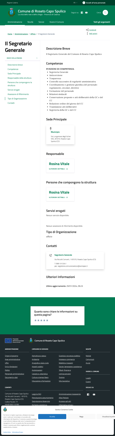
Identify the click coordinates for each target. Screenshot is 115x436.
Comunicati (90, 359)
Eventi (88, 381)
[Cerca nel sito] (105, 12)
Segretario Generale (63, 255)
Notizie (88, 355)
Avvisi (88, 363)
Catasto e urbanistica (40, 373)
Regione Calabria (12, 2)
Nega (81, 416)
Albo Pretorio (64, 397)
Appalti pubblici (37, 366)
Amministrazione (15, 21)
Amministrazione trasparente (70, 394)
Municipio (55, 132)
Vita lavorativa (64, 381)
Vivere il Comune (57, 21)
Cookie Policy (7, 432)
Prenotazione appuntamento (42, 397)
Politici (7, 370)
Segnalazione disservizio (41, 401)
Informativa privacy (66, 405)
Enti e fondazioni (11, 366)
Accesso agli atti (65, 401)
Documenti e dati (11, 377)
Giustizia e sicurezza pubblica (69, 355)
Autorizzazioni (37, 370)
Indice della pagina (14, 58)
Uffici (7, 363)
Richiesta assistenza (39, 405)
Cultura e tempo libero (40, 377)
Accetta (52, 416)
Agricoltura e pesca (39, 355)
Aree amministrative (12, 359)
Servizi (41, 21)
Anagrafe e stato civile (40, 363)
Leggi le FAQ (36, 394)
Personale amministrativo (14, 373)
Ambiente (35, 359)
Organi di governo (11, 355)
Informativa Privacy (17, 432)
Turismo (61, 377)
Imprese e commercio (67, 359)
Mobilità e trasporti (66, 363)
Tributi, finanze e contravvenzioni (65, 372)
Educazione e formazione (41, 381)
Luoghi (88, 378)
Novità (30, 21)
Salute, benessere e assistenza (70, 366)
